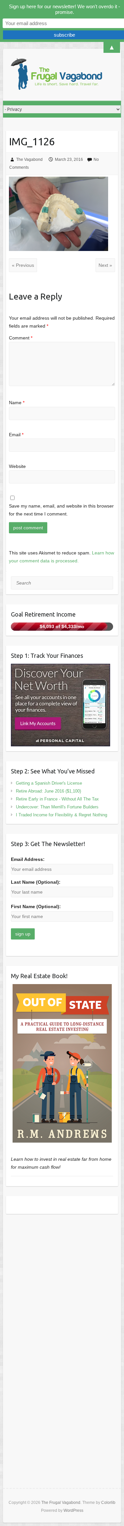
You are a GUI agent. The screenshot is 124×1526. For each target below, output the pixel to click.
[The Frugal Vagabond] (56, 74)
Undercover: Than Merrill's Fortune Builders (57, 806)
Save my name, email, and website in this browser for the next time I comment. (61, 509)
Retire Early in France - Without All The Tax (57, 799)
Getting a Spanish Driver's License (49, 783)
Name (16, 402)
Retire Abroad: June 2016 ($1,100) (48, 791)
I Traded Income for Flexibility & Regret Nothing (61, 814)
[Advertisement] (62, 1286)
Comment (20, 337)
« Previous (23, 265)
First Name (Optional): (36, 906)
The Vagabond (29, 159)
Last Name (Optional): (36, 882)
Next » (105, 265)
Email (16, 434)
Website (17, 466)
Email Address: (28, 859)
